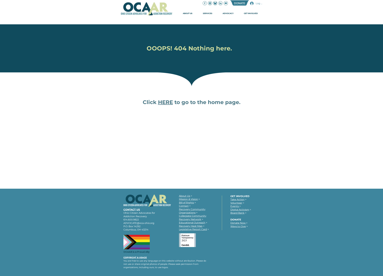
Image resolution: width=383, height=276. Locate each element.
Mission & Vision (188, 199)
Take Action (237, 199)
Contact (184, 205)
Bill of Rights (186, 202)
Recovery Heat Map (190, 226)
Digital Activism (239, 209)
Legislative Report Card (193, 229)
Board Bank (237, 213)
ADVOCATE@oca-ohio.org (138, 223)
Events (234, 206)
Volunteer (236, 203)
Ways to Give (238, 226)
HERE (165, 102)
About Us (184, 195)
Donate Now (238, 223)
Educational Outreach (192, 222)
